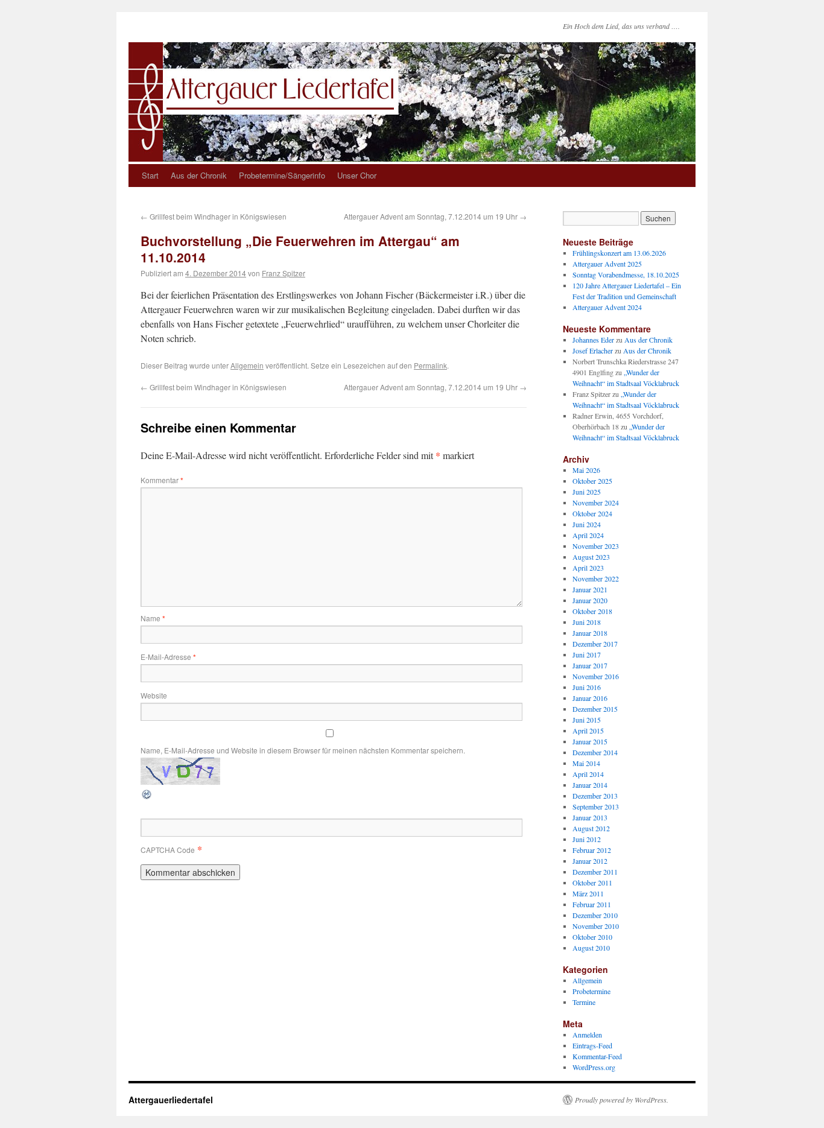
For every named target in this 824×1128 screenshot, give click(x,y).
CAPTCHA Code (168, 849)
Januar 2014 (589, 785)
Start (150, 175)
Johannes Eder (593, 339)
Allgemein (247, 365)
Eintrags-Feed (592, 1045)
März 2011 (588, 893)
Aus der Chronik (199, 175)
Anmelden (587, 1034)
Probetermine (591, 991)
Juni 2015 (586, 719)
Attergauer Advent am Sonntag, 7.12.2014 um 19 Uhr (435, 216)
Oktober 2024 (592, 513)
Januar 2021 (589, 589)
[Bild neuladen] (147, 796)
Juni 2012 (586, 839)
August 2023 (591, 557)
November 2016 (595, 676)
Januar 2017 (589, 665)
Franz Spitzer (283, 273)
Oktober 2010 (592, 937)
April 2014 (588, 774)
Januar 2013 (589, 817)
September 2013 (595, 806)
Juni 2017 (586, 654)
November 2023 (595, 546)
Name (153, 618)
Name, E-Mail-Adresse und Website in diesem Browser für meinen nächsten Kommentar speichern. (303, 750)
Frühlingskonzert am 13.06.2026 (619, 253)
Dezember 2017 (595, 643)
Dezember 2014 (595, 752)
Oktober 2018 (592, 611)
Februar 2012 (591, 850)
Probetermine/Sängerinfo (282, 175)
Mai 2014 (586, 763)
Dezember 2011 (595, 871)
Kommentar (162, 480)
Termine (583, 1002)
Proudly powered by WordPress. (621, 1099)
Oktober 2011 (592, 882)
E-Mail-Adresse (168, 656)
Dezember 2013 (595, 795)
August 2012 (591, 828)
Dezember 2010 (595, 915)
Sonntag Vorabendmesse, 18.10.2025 (625, 274)
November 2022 (595, 578)
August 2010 (591, 947)
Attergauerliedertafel (170, 1100)
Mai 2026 (586, 470)
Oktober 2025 (592, 481)
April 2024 (588, 535)
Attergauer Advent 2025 (607, 263)
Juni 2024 (586, 524)
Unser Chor (356, 175)
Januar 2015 (589, 741)
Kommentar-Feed (597, 1056)
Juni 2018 (586, 622)
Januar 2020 (589, 600)
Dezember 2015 (595, 709)
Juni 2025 (586, 491)
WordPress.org (593, 1067)
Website (154, 695)
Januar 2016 (589, 698)
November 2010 (595, 926)
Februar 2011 (591, 904)
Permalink (430, 365)
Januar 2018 (589, 633)
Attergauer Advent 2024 (607, 307)
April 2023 (588, 567)
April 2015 (588, 730)
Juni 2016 (586, 687)
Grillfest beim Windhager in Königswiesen (214, 216)
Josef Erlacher (592, 350)
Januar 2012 (589, 861)
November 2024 (595, 502)
